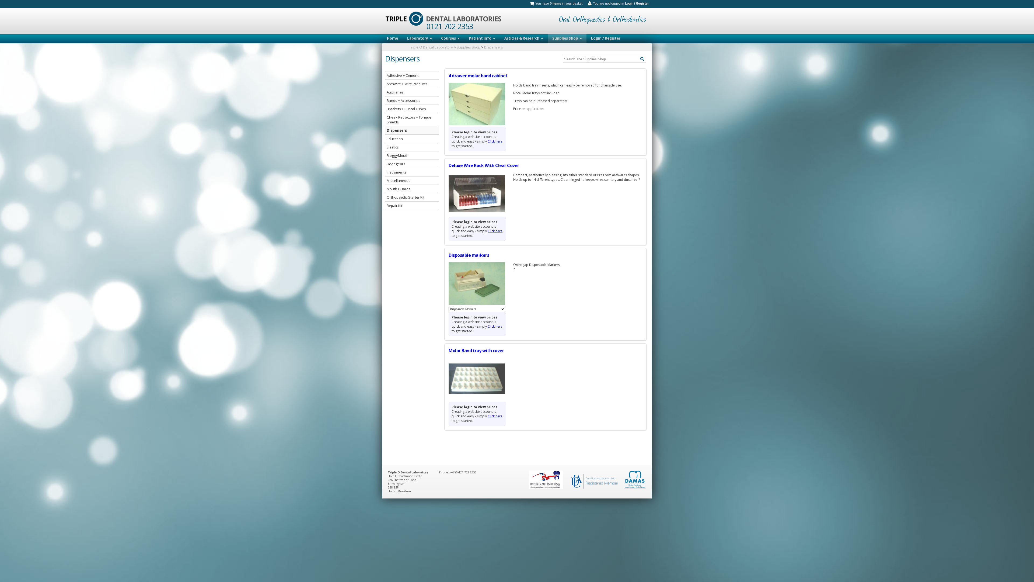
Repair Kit (394, 205)
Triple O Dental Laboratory (431, 47)
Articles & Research (521, 38)
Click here (495, 141)
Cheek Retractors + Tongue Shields (409, 119)
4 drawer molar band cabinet (478, 76)
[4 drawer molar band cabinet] (481, 104)
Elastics (393, 147)
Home (392, 38)
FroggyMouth (397, 155)
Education (395, 138)
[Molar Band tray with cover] (481, 378)
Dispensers (493, 47)
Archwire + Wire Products (407, 83)
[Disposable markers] (481, 283)
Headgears (396, 163)
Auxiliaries (395, 92)
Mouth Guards (398, 188)
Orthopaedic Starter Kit (405, 197)
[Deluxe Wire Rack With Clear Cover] (481, 193)
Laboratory (417, 38)
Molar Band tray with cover (476, 351)
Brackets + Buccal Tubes (406, 108)
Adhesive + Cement (402, 75)
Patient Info (480, 38)
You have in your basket (558, 3)
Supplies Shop (565, 38)
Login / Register (637, 3)
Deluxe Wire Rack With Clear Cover (484, 165)
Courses (448, 38)
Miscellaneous (398, 180)
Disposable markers (469, 255)
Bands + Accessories (403, 100)
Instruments (396, 172)
